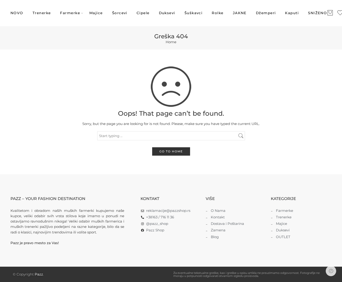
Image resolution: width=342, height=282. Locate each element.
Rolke (217, 13)
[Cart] (330, 13)
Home (171, 42)
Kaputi (292, 13)
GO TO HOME (171, 151)
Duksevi (167, 13)
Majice (96, 13)
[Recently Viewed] (331, 271)
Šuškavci (193, 13)
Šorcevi (119, 13)
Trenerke (42, 13)
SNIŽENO (317, 13)
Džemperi (266, 13)
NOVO (16, 13)
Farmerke (70, 13)
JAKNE (240, 13)
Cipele (143, 13)
